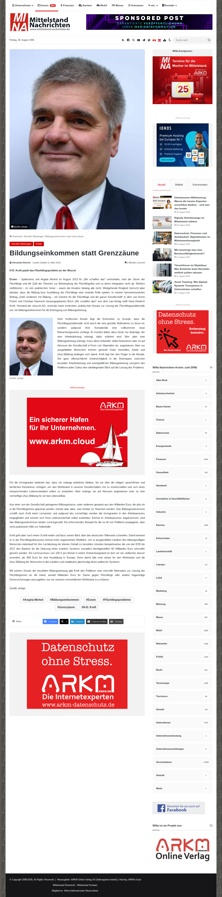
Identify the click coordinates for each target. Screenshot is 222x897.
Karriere (87, 5)
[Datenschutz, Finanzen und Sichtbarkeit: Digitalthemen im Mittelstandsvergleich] (162, 237)
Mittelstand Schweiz (87, 885)
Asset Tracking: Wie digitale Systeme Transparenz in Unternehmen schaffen (190, 286)
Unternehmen (22, 5)
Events (47, 5)
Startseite (17, 236)
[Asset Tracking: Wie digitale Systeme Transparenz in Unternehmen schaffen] (162, 286)
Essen (92, 599)
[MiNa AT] (159, 40)
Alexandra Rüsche (21, 262)
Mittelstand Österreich (64, 885)
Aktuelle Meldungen (34, 236)
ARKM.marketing (77, 388)
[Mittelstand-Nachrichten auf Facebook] (179, 813)
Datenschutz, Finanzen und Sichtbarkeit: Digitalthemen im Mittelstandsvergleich (192, 237)
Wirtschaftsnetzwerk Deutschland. (81, 890)
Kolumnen (137, 5)
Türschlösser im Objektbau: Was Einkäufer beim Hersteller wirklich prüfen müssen (192, 269)
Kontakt (169, 5)
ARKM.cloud (134, 879)
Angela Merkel (33, 599)
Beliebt (179, 184)
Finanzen (68, 5)
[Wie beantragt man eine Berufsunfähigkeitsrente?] (162, 254)
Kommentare (200, 184)
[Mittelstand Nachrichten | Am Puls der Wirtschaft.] (40, 24)
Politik (39, 244)
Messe (119, 5)
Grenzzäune (67, 607)
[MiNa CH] (154, 40)
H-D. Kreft (89, 607)
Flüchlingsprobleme (117, 599)
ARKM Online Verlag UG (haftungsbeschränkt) (94, 879)
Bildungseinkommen (65, 599)
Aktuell (161, 184)
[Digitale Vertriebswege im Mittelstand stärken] (162, 222)
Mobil (103, 5)
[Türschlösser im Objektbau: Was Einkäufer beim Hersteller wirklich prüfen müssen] (162, 270)
